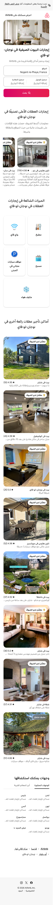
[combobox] (26, 72)
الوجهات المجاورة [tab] (41, 785)
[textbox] (38, 83)
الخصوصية (30, 890)
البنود (20, 890)
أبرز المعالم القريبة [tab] (22, 785)
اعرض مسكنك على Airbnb (18, 15)
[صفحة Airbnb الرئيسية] (47, 15)
